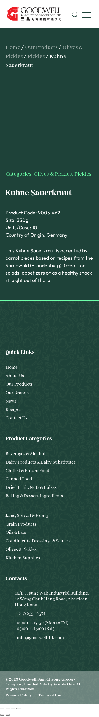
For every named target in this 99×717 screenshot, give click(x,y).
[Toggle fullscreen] (8, 708)
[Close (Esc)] (18, 708)
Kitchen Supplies (23, 558)
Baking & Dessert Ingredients (34, 496)
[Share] (13, 708)
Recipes (13, 410)
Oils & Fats (16, 532)
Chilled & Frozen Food (28, 471)
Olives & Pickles (53, 174)
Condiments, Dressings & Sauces (38, 541)
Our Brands (17, 393)
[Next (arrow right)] (8, 715)
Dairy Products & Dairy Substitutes (41, 462)
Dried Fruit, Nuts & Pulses (31, 487)
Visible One (64, 684)
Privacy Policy (19, 695)
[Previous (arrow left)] (2, 715)
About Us (15, 376)
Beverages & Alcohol (25, 454)
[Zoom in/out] (2, 708)
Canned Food (19, 479)
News (11, 401)
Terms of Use (49, 695)
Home (13, 47)
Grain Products (21, 524)
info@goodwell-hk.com (40, 638)
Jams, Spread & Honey (27, 516)
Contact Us (16, 418)
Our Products (41, 47)
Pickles (36, 56)
